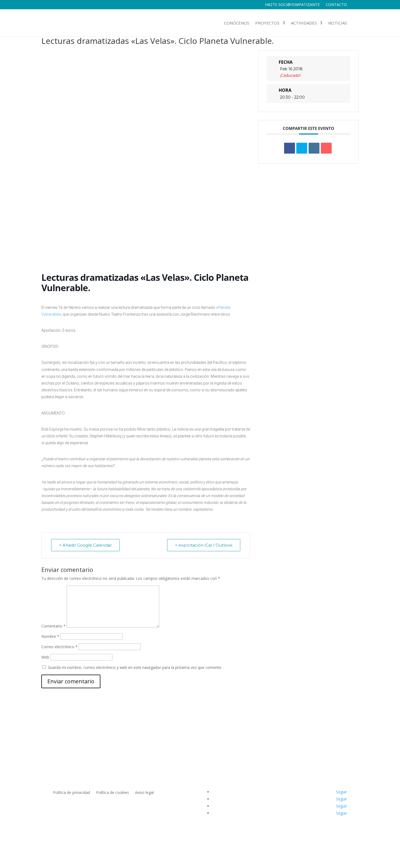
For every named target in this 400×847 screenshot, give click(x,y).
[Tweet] (301, 148)
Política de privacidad (71, 793)
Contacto (336, 5)
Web (45, 657)
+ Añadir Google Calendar (85, 545)
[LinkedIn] (314, 148)
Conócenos (236, 23)
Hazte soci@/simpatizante (292, 5)
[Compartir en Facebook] (289, 148)
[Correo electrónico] (326, 148)
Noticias (337, 23)
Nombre (50, 636)
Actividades (304, 23)
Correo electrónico (59, 646)
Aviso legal (144, 793)
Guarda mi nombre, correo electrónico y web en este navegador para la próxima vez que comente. (135, 667)
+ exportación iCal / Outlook (203, 545)
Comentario (53, 626)
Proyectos (267, 23)
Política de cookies (112, 793)
